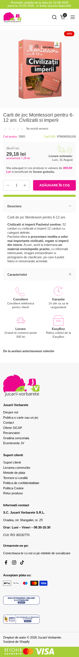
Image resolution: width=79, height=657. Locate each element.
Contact (8, 422)
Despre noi (10, 412)
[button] (54, 17)
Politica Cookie (13, 488)
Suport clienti (12, 462)
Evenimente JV (13, 443)
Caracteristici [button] (17, 274)
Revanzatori (11, 433)
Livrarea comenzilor (16, 467)
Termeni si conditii (15, 478)
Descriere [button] (14, 206)
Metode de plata (14, 472)
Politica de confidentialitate (21, 483)
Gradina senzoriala (16, 438)
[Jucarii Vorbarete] (12, 17)
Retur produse (13, 493)
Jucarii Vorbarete (49, 637)
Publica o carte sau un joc (21, 417)
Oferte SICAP (12, 428)
